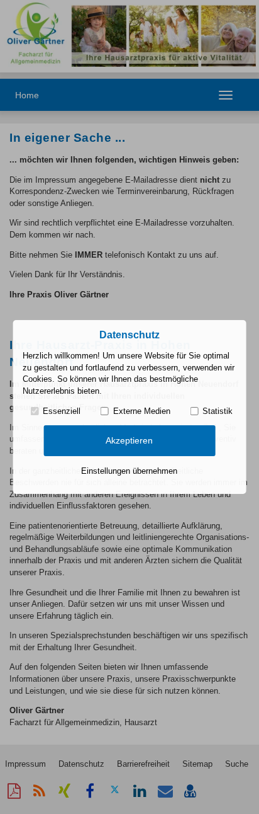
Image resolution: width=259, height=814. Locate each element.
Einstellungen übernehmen (129, 471)
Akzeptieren (129, 440)
